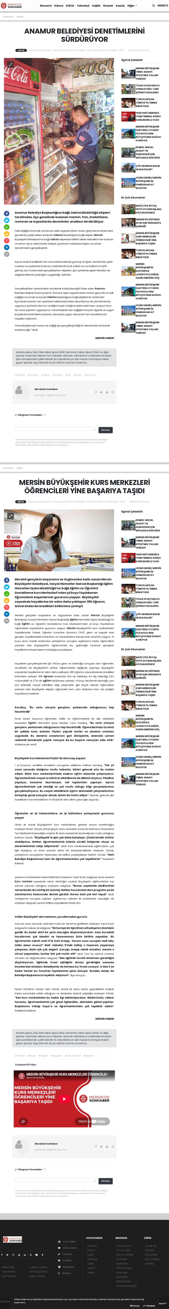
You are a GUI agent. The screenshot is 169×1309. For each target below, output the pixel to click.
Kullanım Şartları (38, 1267)
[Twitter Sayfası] (8, 1254)
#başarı (31, 1055)
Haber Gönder (37, 1276)
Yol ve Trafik (123, 1250)
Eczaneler (121, 1259)
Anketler (149, 1250)
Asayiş (120, 6)
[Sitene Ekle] (44, 1254)
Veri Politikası (9, 1276)
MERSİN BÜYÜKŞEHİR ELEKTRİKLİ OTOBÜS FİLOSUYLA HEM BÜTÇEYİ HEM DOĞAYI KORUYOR (148, 133)
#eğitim (43, 1055)
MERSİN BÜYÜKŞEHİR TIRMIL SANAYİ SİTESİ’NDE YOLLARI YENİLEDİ (147, 73)
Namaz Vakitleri (125, 1254)
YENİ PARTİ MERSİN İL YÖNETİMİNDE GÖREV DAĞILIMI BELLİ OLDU (148, 116)
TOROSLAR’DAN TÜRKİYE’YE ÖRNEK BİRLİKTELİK (146, 103)
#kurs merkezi (73, 1055)
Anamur (100, 288)
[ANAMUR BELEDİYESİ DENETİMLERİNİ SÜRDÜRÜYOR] (59, 131)
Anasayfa (8, 16)
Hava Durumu (124, 1245)
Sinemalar (122, 1272)
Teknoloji (83, 6)
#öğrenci (88, 1055)
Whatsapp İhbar (38, 1271)
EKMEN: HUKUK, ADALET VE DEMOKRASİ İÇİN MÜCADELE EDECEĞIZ (148, 152)
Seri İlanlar (122, 1277)
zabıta (54, 239)
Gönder (105, 430)
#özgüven (56, 1055)
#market (57, 375)
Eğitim (20, 468)
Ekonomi (46, 6)
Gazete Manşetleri (126, 1286)
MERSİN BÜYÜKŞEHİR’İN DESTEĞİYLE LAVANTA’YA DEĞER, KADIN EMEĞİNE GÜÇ (148, 271)
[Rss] (32, 1254)
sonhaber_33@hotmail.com (50, 395)
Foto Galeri (69, 1241)
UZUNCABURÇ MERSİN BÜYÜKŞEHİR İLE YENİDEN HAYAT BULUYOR (148, 183)
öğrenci (48, 676)
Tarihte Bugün (124, 1268)
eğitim (47, 680)
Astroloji (149, 1263)
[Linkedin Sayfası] (26, 1254)
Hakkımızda (8, 1267)
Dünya (58, 6)
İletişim (66, 1273)
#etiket (77, 375)
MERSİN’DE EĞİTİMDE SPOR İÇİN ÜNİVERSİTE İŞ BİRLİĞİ (148, 223)
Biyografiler (151, 1254)
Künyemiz (68, 1267)
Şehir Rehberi (123, 1281)
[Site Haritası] (37, 1254)
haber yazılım (7, 1305)
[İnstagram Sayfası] (14, 1254)
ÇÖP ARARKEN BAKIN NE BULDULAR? (148, 167)
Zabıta (58, 235)
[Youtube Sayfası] (20, 1254)
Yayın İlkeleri (8, 1271)
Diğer (131, 6)
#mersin (20, 375)
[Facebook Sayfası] (3, 1254)
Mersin (98, 235)
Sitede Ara (151, 1245)
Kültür (70, 6)
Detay (135, 1305)
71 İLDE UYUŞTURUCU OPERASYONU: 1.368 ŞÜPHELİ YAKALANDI (148, 89)
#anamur (32, 375)
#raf (67, 375)
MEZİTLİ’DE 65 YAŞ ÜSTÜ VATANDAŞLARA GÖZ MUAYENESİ (148, 209)
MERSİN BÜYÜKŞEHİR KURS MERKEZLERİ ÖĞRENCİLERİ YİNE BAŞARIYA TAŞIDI (147, 238)
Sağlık (96, 6)
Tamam (150, 1305)
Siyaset (108, 6)
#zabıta (45, 375)
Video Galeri (69, 1248)
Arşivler (66, 1260)
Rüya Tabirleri (152, 1259)
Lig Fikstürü (122, 1263)
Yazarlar (67, 1254)
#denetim (90, 375)
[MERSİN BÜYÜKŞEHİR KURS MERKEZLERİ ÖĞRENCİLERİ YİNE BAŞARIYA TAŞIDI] (59, 540)
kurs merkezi (24, 881)
